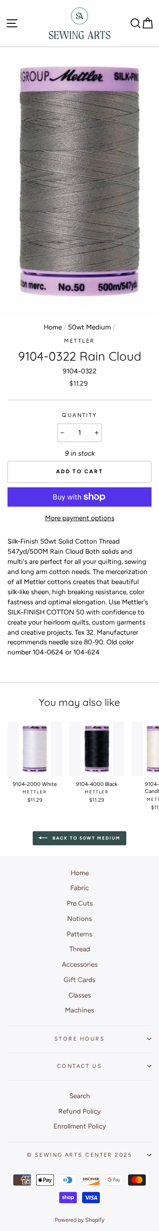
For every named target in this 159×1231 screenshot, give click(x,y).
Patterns (79, 934)
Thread (79, 949)
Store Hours (79, 1038)
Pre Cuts (80, 903)
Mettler (79, 340)
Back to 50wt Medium (86, 837)
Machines (79, 1010)
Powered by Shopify (80, 1219)
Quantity (79, 415)
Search (79, 1096)
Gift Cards (79, 979)
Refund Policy (79, 1111)
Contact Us (79, 1066)
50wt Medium (89, 327)
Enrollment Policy (79, 1126)
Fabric (79, 888)
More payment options (79, 518)
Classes (79, 995)
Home (53, 327)
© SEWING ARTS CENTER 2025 (79, 1154)
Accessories (80, 964)
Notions (79, 918)
